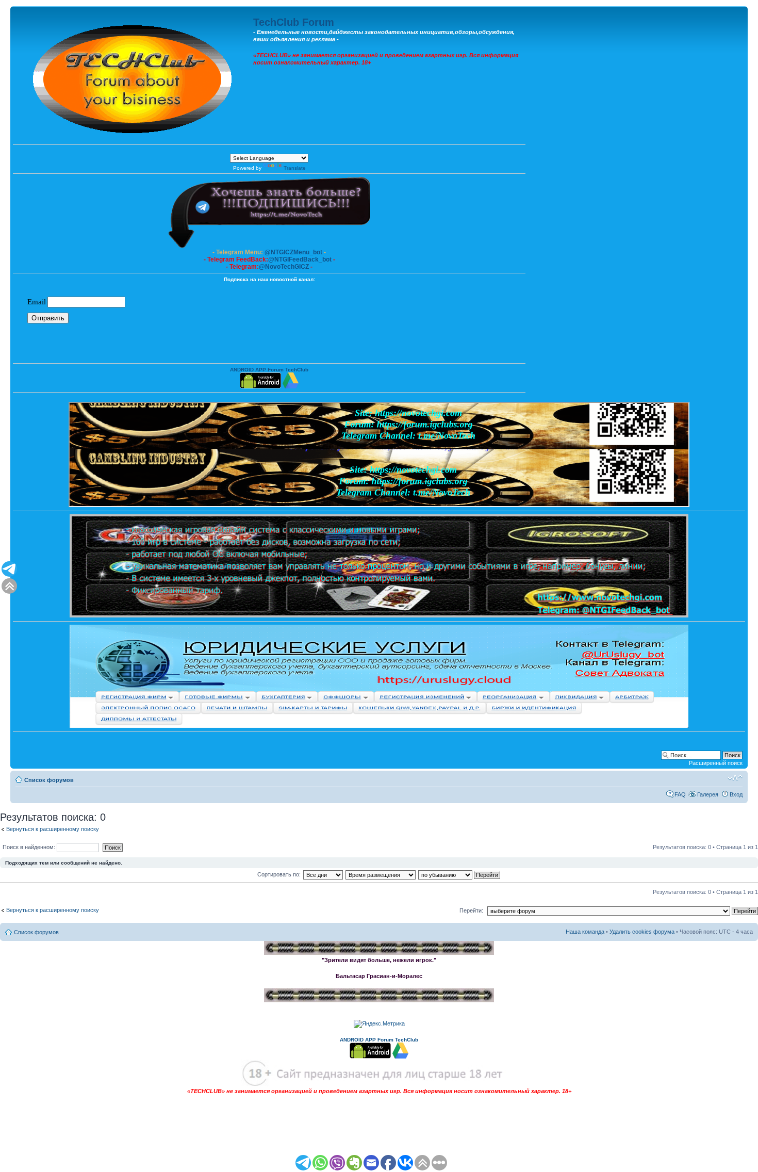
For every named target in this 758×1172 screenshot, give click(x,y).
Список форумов (49, 780)
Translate (295, 168)
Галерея (707, 794)
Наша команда (585, 932)
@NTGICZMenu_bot (293, 252)
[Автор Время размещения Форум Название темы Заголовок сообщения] (381, 874)
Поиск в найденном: (30, 847)
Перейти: (471, 910)
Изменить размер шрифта (735, 778)
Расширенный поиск (716, 763)
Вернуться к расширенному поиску (52, 829)
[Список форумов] (133, 76)
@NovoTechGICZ (284, 266)
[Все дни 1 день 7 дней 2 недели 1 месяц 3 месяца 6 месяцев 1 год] (323, 874)
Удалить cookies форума (641, 932)
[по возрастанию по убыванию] (459, 874)
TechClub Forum (293, 22)
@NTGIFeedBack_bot (300, 259)
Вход (736, 794)
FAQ (680, 794)
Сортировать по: (279, 874)
